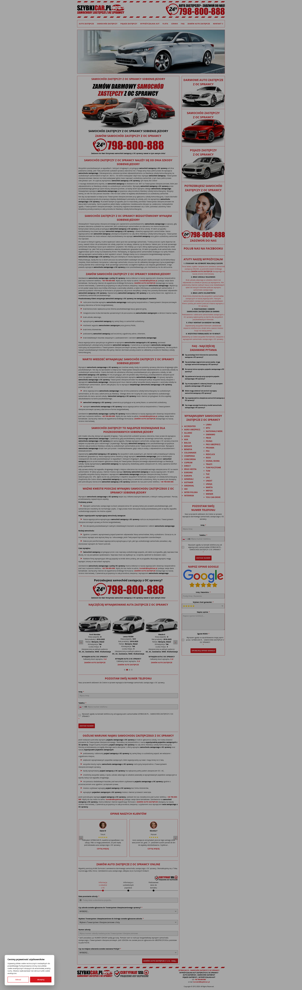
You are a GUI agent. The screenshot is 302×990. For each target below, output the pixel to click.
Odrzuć (18, 979)
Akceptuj (40, 979)
